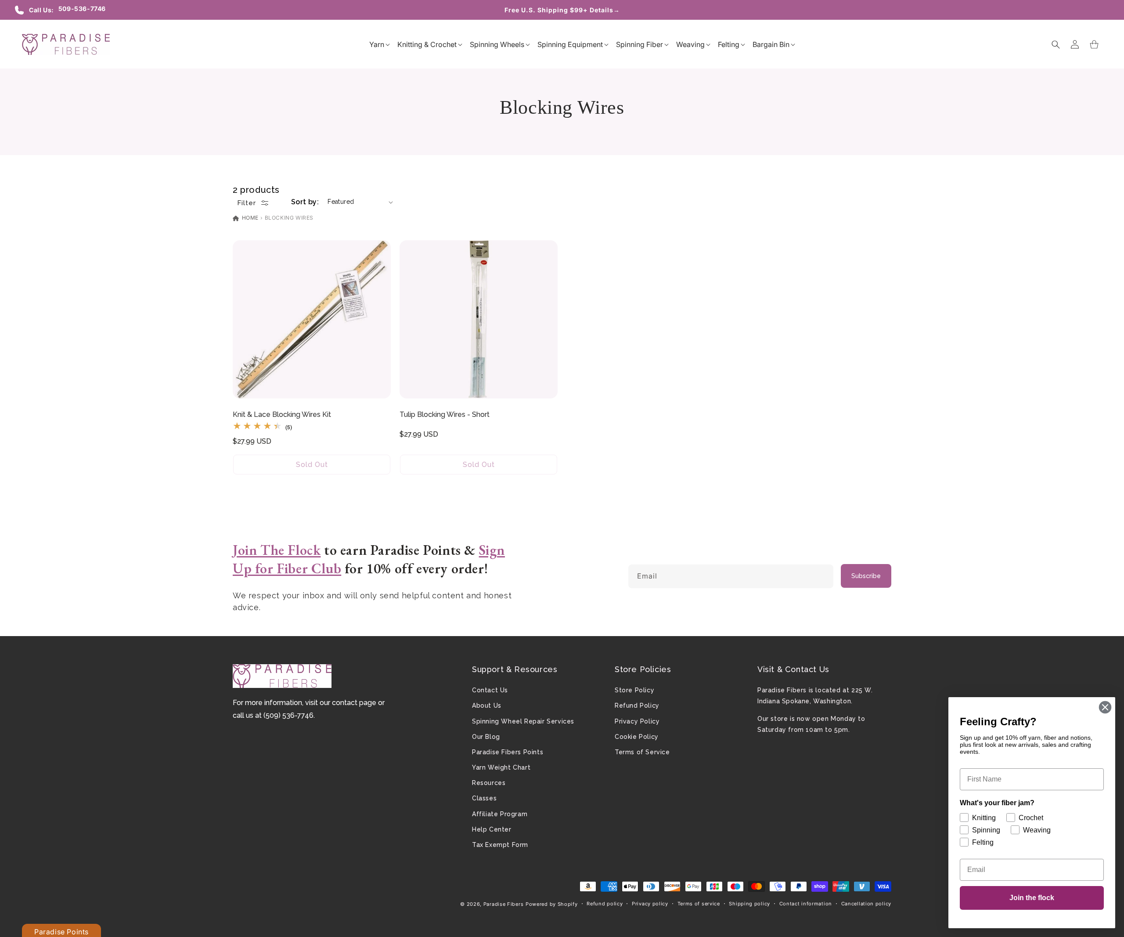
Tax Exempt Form (500, 844)
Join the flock (1031, 897)
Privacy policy (650, 904)
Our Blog (486, 736)
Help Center (492, 829)
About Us (486, 705)
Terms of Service (642, 752)
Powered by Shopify (552, 904)
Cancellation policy (866, 904)
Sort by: (305, 202)
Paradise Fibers (503, 904)
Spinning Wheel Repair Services (523, 721)
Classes (484, 798)
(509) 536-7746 (288, 715)
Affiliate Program (499, 814)
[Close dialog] (1105, 707)
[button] (377, 44)
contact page (354, 702)
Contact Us (490, 690)
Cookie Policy (637, 736)
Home (249, 217)
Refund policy (605, 904)
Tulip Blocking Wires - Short (445, 414)
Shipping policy (749, 904)
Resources (488, 782)
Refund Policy (637, 705)
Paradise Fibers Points (507, 752)
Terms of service (698, 904)
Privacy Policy (637, 721)
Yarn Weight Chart (501, 767)
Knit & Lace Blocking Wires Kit (282, 414)
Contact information (805, 904)
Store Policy (634, 690)
